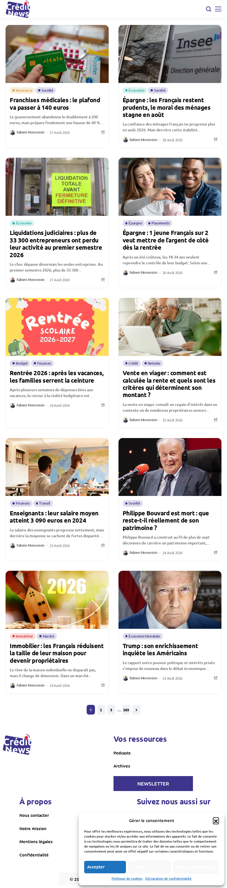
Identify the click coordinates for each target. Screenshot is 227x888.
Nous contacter (34, 815)
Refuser (139, 866)
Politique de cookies (127, 878)
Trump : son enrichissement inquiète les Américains (160, 649)
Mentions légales (36, 841)
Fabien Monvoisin (31, 132)
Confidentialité (34, 855)
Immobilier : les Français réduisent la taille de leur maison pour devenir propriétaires (57, 653)
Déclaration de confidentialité (168, 878)
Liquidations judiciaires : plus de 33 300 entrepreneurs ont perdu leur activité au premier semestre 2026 (56, 243)
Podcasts (122, 753)
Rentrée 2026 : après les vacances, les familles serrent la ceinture (57, 376)
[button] (216, 820)
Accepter (96, 866)
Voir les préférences (196, 866)
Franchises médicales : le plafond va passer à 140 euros (55, 103)
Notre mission (33, 828)
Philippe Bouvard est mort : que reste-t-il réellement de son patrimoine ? (166, 520)
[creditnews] (17, 744)
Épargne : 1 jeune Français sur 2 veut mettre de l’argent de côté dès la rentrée (166, 240)
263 (126, 709)
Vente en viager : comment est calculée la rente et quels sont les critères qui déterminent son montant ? (169, 383)
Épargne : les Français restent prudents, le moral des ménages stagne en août (167, 107)
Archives (122, 766)
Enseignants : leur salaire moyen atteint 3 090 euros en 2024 (54, 516)
